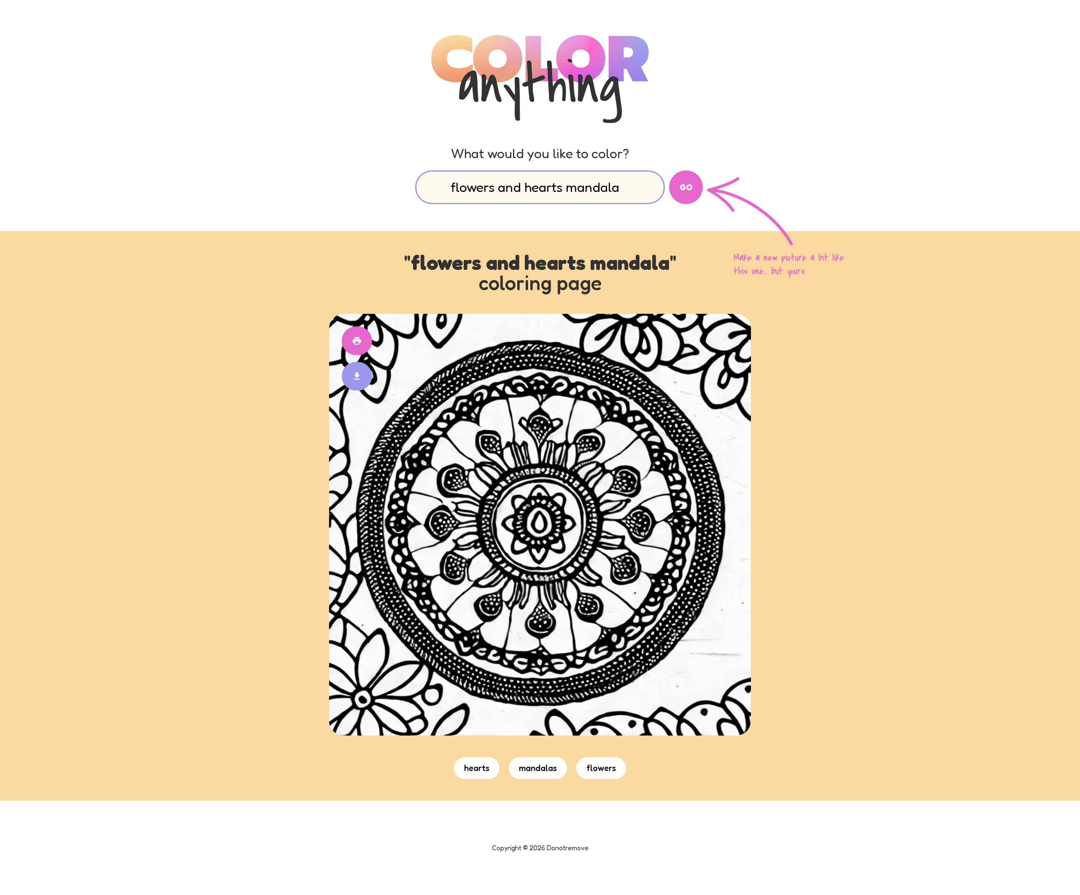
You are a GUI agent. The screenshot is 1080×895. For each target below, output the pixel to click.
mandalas (538, 768)
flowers (601, 768)
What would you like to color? (540, 153)
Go (686, 187)
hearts (476, 768)
